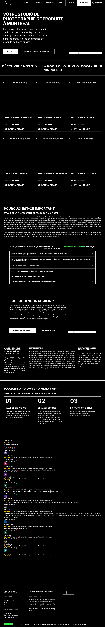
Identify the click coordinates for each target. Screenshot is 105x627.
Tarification (84, 2)
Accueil (26, 2)
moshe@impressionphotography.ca (41, 591)
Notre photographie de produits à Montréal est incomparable (32, 271)
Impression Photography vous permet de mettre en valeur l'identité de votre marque (40, 254)
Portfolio (49, 2)
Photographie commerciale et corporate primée (27, 276)
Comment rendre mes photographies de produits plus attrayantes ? (34, 282)
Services (37, 2)
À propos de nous (9, 600)
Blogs (60, 2)
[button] (52, 253)
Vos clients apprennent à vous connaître (25, 266)
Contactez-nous (9, 605)
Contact (71, 2)
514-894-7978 (99, 3)
